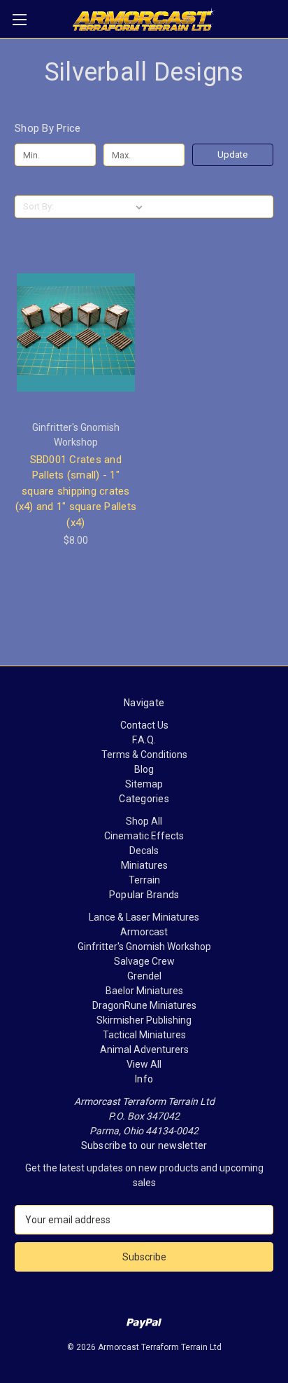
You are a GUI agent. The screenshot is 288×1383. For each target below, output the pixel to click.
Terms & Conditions (144, 754)
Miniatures (144, 865)
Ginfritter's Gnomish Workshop (144, 946)
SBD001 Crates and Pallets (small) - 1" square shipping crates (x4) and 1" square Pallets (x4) (76, 491)
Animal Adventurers (144, 1049)
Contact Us (144, 725)
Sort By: (38, 206)
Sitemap (144, 784)
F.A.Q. (144, 739)
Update (232, 154)
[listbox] (103, 206)
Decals (144, 850)
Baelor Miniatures (144, 990)
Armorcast (144, 931)
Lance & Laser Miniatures (144, 917)
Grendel (144, 976)
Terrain (144, 880)
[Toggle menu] (19, 19)
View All (144, 1064)
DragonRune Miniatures (144, 1005)
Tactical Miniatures (144, 1034)
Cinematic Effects (144, 835)
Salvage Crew (144, 961)
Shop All (144, 821)
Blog (144, 769)
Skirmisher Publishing (144, 1020)
